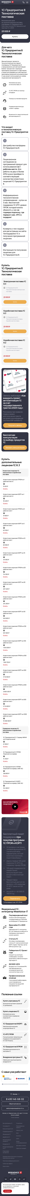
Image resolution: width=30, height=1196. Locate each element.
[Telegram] (10, 1179)
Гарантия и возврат (21, 1148)
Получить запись (15, 425)
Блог (17, 1133)
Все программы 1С (7, 1123)
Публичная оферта (7, 1163)
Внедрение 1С (6, 1144)
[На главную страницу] (15, 1173)
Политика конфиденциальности (11, 1161)
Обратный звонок (15, 1104)
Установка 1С (6, 1126)
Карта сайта (6, 1166)
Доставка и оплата (21, 1145)
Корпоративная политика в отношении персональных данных (12, 1157)
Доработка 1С (6, 1137)
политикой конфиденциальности (11, 1186)
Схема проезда (15, 1117)
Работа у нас (19, 1130)
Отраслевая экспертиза (6, 1151)
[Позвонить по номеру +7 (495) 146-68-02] (23, 2)
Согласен (7, 1191)
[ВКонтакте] (6, 1179)
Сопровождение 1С (8, 1131)
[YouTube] (15, 1179)
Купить (15, 36)
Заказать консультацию (15, 447)
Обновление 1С (7, 1134)
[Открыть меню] (27, 2)
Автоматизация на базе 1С (7, 1140)
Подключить (15, 898)
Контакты (18, 1136)
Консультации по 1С (8, 1128)
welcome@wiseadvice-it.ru (15, 1108)
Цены (17, 1138)
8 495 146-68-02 (15, 1099)
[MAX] (19, 1179)
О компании (19, 1123)
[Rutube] (24, 1179)
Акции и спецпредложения (21, 1142)
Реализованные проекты (20, 1126)
